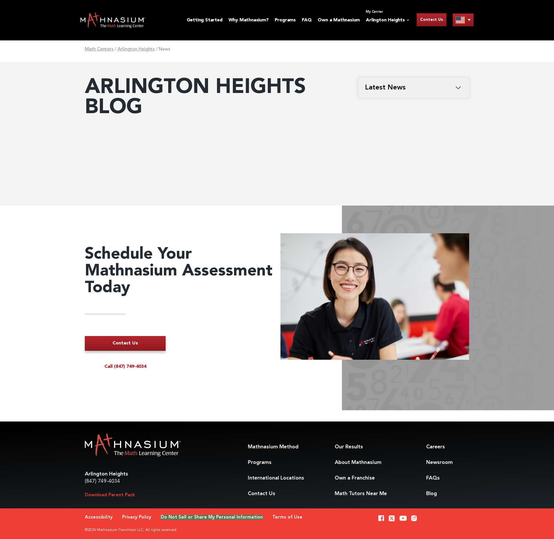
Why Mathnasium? (249, 20)
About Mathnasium (358, 462)
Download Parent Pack (110, 495)
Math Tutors (361, 493)
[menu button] (463, 20)
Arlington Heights (136, 49)
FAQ (307, 20)
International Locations (276, 478)
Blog (431, 493)
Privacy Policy (136, 517)
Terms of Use (287, 517)
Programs (285, 20)
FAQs (433, 478)
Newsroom (439, 462)
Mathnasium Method (273, 447)
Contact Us (431, 20)
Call (125, 366)
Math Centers (99, 49)
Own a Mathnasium (339, 20)
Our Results (349, 447)
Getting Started (204, 20)
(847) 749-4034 (102, 481)
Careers (435, 447)
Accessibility (99, 517)
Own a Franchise (355, 478)
